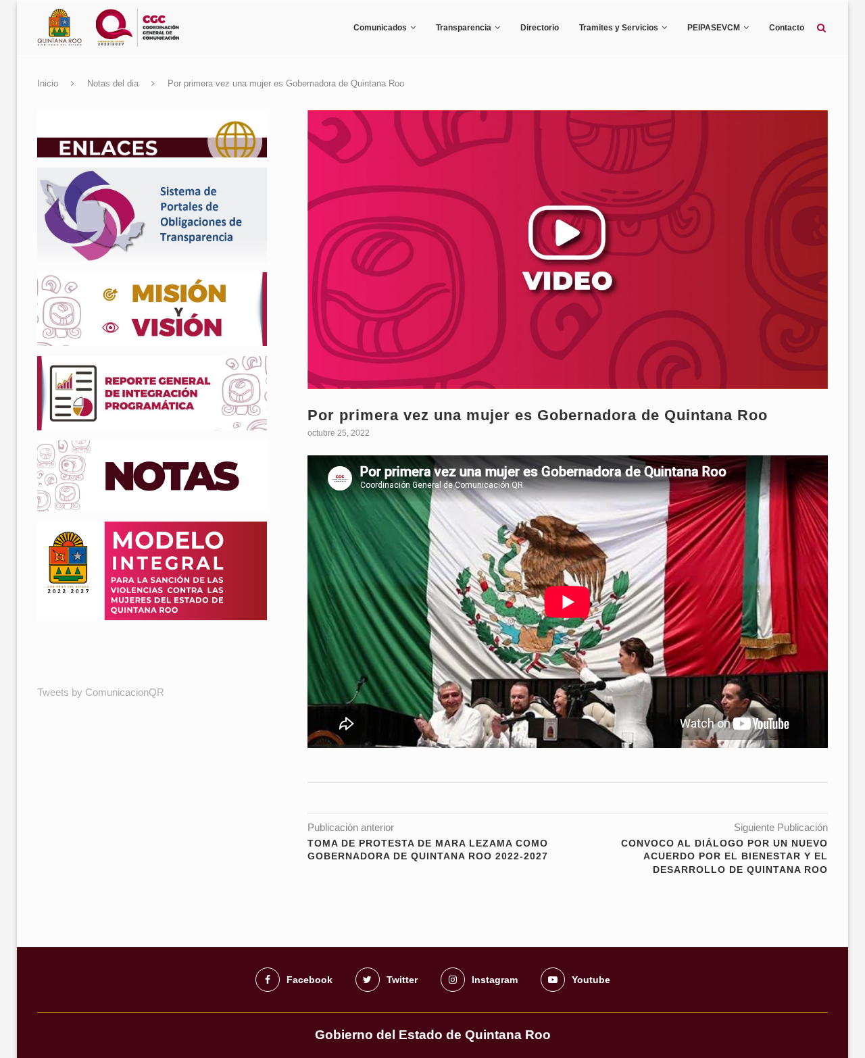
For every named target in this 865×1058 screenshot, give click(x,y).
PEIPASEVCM (713, 27)
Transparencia (463, 27)
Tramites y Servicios (618, 27)
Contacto (786, 27)
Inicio (47, 83)
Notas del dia (113, 83)
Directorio (539, 27)
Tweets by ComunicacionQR (100, 692)
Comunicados (380, 27)
